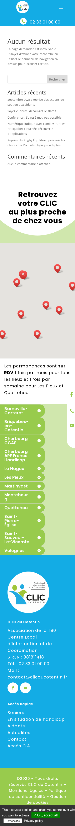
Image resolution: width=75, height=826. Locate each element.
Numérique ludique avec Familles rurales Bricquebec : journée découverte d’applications (36, 129)
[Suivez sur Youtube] (25, 687)
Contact (17, 739)
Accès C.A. (19, 746)
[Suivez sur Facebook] (13, 687)
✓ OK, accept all (46, 815)
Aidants (16, 726)
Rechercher (57, 79)
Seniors (16, 713)
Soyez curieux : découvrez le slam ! (32, 111)
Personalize (13, 820)
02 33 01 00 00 (45, 22)
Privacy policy (33, 820)
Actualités (19, 732)
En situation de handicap (36, 719)
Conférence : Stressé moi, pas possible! (35, 117)
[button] (22, 314)
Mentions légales (26, 790)
